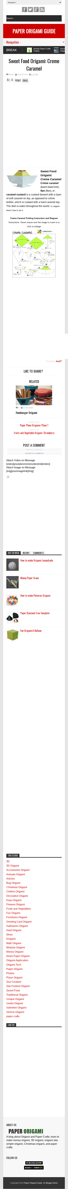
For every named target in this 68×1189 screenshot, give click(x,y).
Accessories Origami (18, 870)
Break (11, 50)
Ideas (9, 934)
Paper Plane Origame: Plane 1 (34, 425)
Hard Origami (13, 930)
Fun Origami (13, 913)
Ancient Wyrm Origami (43, 50)
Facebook (24, 9)
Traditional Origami (17, 994)
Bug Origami (13, 883)
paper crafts (12, 1016)
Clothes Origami (15, 891)
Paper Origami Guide (34, 31)
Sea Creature (13, 981)
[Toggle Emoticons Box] (8, 476)
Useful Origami (14, 1003)
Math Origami (13, 943)
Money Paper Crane (29, 578)
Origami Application (17, 960)
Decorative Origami (17, 896)
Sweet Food (22, 74)
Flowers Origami (15, 904)
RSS (42, 9)
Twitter (30, 9)
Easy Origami (14, 900)
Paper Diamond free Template (34, 613)
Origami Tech (13, 964)
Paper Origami (14, 969)
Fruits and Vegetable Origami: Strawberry (34, 433)
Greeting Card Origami (19, 921)
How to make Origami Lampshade (36, 560)
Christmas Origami (16, 887)
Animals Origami (15, 874)
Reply (11, 74)
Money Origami (14, 951)
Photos (10, 973)
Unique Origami (15, 999)
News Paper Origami (18, 956)
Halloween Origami (17, 926)
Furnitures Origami (16, 917)
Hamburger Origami (26, 412)
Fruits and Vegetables (18, 908)
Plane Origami (14, 977)
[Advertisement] (34, 105)
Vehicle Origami (15, 1012)
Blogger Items (52, 1183)
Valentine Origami (16, 1007)
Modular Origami (15, 947)
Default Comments (34, 450)
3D (8, 861)
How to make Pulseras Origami (35, 595)
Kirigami (11, 938)
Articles (10, 878)
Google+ (36, 9)
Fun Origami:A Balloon (30, 631)
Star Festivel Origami (18, 986)
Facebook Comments (34, 453)
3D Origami (12, 865)
